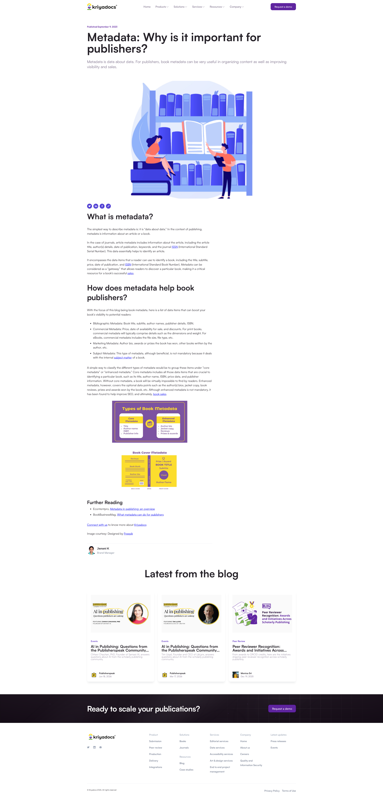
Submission (155, 741)
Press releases (278, 741)
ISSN (175, 247)
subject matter (123, 357)
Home (243, 741)
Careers (244, 754)
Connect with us (97, 525)
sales (130, 273)
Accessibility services (221, 754)
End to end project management (220, 769)
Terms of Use (289, 790)
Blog (182, 763)
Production (155, 754)
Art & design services (221, 760)
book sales (159, 394)
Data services (217, 747)
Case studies (186, 769)
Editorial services (219, 741)
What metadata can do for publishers (140, 514)
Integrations (155, 767)
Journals (184, 747)
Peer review (155, 747)
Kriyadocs (140, 525)
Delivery (153, 760)
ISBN (128, 264)
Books (183, 741)
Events (274, 747)
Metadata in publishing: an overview (132, 509)
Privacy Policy (272, 790)
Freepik (128, 533)
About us (245, 747)
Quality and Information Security (251, 763)
